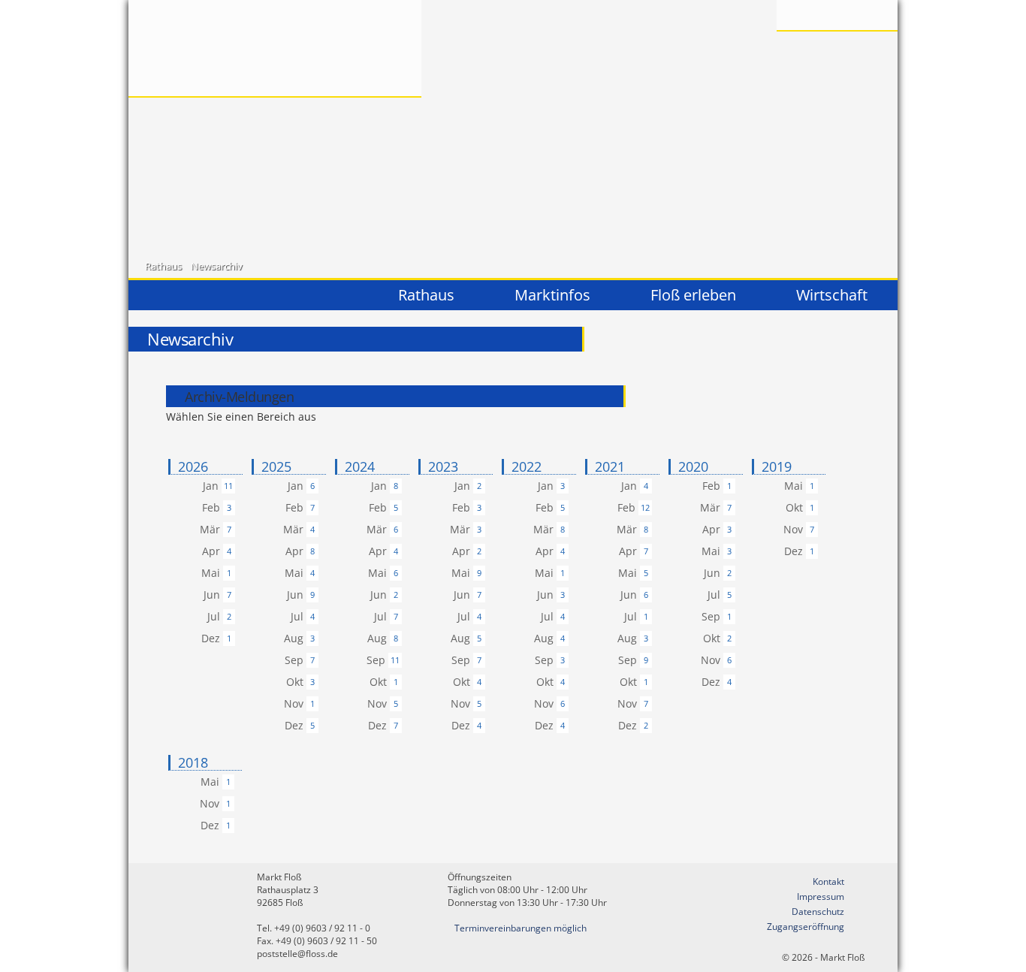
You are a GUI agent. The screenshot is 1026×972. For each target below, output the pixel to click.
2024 (360, 467)
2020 (693, 467)
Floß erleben (693, 295)
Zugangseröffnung (805, 926)
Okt (294, 682)
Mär (210, 529)
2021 (610, 467)
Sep (294, 660)
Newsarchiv (217, 266)
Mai (210, 573)
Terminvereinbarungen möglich (520, 928)
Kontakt (828, 881)
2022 (526, 467)
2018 (193, 763)
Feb (211, 507)
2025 (276, 467)
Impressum (820, 896)
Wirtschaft (832, 295)
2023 (443, 467)
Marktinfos (552, 295)
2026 (193, 467)
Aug (293, 638)
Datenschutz (818, 911)
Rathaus (163, 266)
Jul (213, 616)
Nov (293, 703)
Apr (211, 551)
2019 (777, 467)
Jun (212, 594)
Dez (210, 638)
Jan (211, 485)
